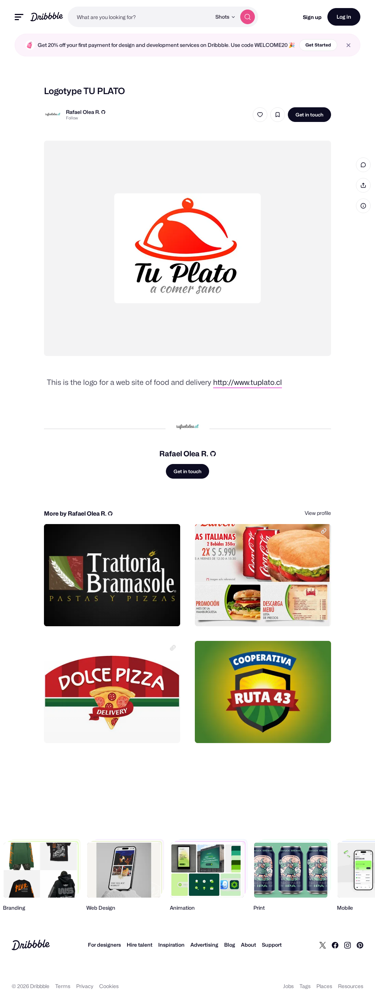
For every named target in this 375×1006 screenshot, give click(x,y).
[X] (322, 945)
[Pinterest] (360, 945)
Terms (62, 986)
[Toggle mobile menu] (19, 17)
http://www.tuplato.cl (247, 382)
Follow (72, 117)
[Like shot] (260, 114)
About (248, 945)
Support (272, 945)
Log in (344, 17)
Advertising (204, 945)
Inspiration (171, 945)
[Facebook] (335, 945)
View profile (318, 513)
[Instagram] (347, 945)
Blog (229, 945)
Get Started (318, 45)
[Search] (247, 17)
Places (324, 986)
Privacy (84, 986)
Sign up (312, 17)
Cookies (109, 986)
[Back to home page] (46, 16)
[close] (348, 45)
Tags (305, 986)
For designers (104, 945)
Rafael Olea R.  (85, 112)
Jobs (288, 986)
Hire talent (139, 945)
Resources (350, 986)
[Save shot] (277, 114)
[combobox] (139, 17)
